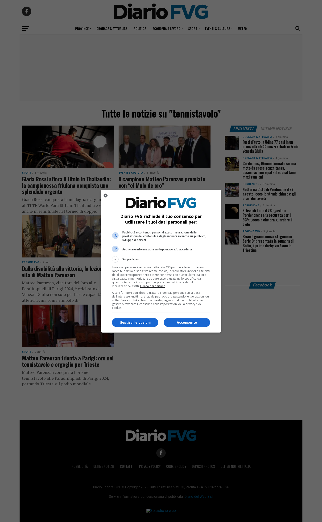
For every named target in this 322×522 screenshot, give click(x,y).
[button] (161, 259)
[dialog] (161, 261)
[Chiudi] (105, 195)
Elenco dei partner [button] (152, 286)
